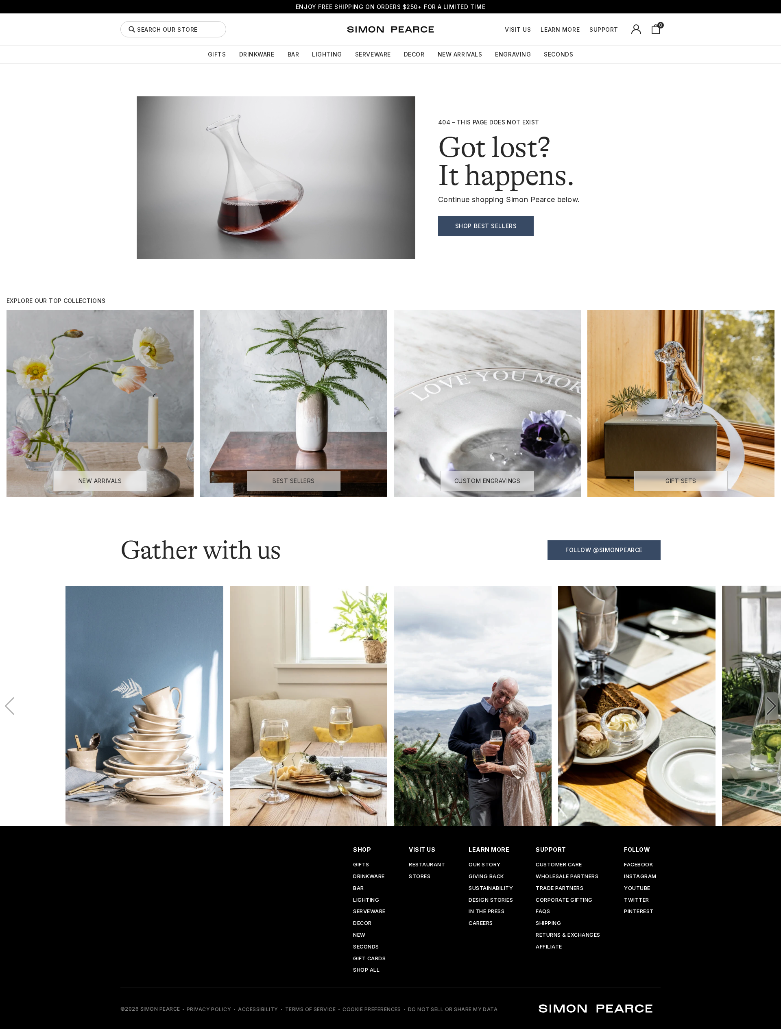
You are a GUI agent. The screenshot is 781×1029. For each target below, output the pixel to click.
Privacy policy (209, 1009)
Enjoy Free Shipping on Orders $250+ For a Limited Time (390, 6)
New (359, 935)
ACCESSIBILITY (258, 1009)
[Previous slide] (9, 706)
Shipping (548, 923)
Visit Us (518, 30)
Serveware (373, 54)
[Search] (132, 29)
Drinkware (257, 54)
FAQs (543, 911)
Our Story (485, 865)
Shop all (366, 970)
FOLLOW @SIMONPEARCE (604, 549)
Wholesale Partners (567, 876)
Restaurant (427, 865)
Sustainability (491, 888)
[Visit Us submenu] (535, 29)
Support (603, 30)
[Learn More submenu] (584, 29)
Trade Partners (559, 888)
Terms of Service (310, 1009)
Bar (293, 54)
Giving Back (486, 876)
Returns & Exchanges (568, 935)
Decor (414, 54)
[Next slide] (771, 706)
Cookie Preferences (372, 1009)
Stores (419, 876)
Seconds (558, 54)
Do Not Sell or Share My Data (452, 1009)
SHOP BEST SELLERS (486, 225)
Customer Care (559, 865)
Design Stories (491, 900)
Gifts (217, 54)
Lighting (327, 54)
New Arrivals (460, 54)
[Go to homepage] (390, 29)
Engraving (513, 54)
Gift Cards (369, 959)
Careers (481, 923)
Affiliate (549, 947)
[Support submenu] (623, 29)
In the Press (486, 911)
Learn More (560, 30)
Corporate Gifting (564, 900)
